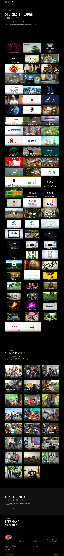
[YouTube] (8, 549)
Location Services (35, 546)
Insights (20, 545)
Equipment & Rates (21, 541)
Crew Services (35, 547)
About (20, 542)
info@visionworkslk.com (51, 536)
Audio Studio (35, 545)
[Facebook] (5, 549)
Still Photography (35, 540)
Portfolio (20, 540)
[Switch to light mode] (53, 2)
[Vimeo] (9, 549)
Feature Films (35, 536)
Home (20, 536)
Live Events (34, 542)
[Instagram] (6, 549)
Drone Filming (35, 541)
